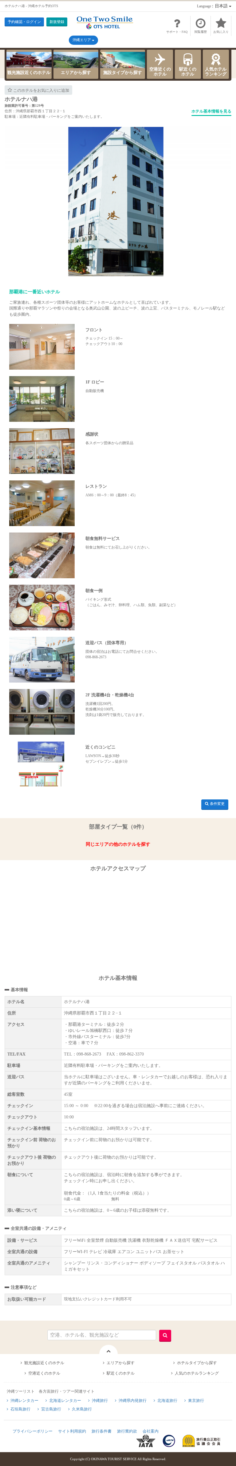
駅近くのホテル (187, 71)
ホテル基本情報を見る (211, 111)
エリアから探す (76, 72)
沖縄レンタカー (24, 1400)
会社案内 (151, 1431)
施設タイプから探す (122, 72)
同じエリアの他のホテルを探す (118, 844)
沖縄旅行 (100, 1400)
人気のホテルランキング (197, 1373)
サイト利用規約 (72, 1431)
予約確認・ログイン (24, 22)
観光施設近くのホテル (28, 72)
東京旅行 (196, 1400)
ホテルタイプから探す (197, 1362)
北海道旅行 (167, 1400)
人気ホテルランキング (215, 71)
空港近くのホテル (160, 71)
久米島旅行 (82, 1409)
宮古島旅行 (51, 1409)
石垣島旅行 (20, 1409)
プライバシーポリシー (33, 1431)
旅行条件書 (102, 1431)
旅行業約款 (127, 1431)
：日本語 (213, 6)
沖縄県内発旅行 (133, 1400)
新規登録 (56, 22)
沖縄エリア (82, 40)
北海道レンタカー (65, 1400)
